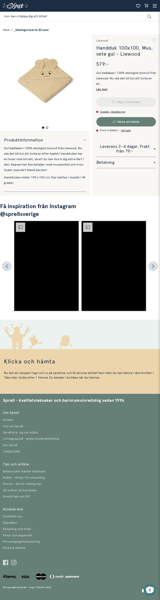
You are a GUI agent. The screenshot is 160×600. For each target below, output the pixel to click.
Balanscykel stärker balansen (24, 471)
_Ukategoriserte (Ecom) (31, 30)
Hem (6, 30)
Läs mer (102, 89)
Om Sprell (10, 445)
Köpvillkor (10, 522)
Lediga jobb (11, 451)
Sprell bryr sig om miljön (20, 432)
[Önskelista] (138, 6)
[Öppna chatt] (150, 590)
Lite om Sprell (13, 426)
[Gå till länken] (5, 563)
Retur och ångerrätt (17, 535)
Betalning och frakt (17, 529)
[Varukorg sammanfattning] (146, 6)
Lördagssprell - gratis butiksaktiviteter (31, 438)
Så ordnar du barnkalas (20, 490)
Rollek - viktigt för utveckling (24, 477)
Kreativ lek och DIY (16, 496)
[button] (43, 127)
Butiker (8, 419)
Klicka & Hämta (14, 547)
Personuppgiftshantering (21, 541)
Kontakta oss (12, 516)
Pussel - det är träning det (22, 483)
